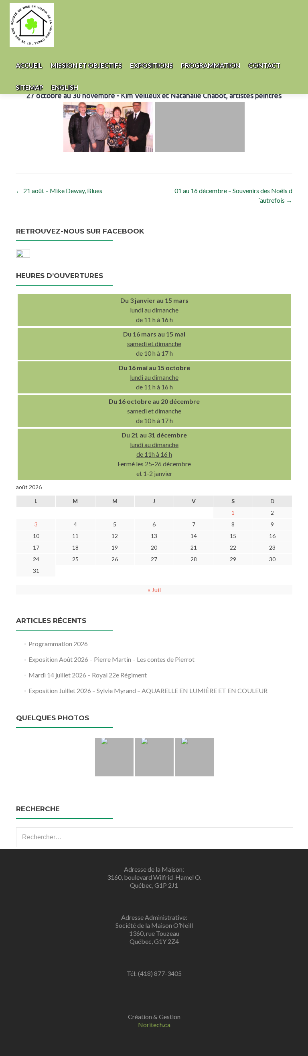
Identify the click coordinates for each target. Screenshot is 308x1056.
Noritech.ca (154, 1024)
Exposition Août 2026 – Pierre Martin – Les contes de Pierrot (111, 659)
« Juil (154, 589)
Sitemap (29, 87)
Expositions (151, 65)
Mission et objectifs (86, 65)
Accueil (29, 65)
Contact (264, 65)
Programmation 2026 (58, 643)
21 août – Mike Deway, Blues (59, 190)
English (64, 87)
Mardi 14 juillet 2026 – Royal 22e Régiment (87, 675)
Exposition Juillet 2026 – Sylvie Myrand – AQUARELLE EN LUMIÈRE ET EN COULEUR (147, 690)
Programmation (210, 65)
